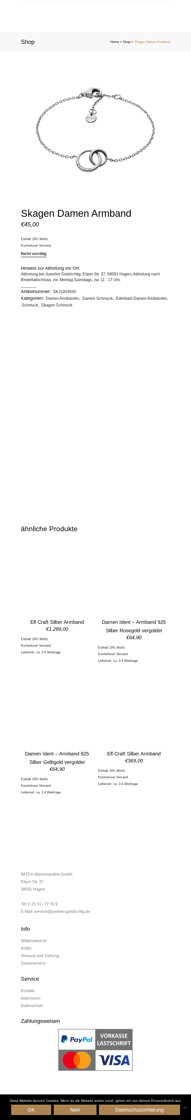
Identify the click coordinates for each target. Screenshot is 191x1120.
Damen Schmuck (97, 298)
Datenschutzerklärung (139, 1110)
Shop (126, 42)
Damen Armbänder (62, 298)
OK (31, 1110)
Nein (75, 1110)
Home (114, 42)
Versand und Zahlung (40, 956)
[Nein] (184, 1107)
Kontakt (27, 991)
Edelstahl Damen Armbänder (141, 298)
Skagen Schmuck (56, 305)
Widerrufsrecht (34, 941)
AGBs (26, 948)
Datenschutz (32, 1006)
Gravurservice (33, 963)
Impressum (30, 998)
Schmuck (30, 305)
